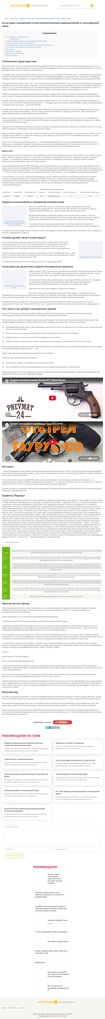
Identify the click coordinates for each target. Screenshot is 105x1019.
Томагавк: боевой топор (57, 920)
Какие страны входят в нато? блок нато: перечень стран (51, 952)
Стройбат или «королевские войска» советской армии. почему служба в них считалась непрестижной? (51, 908)
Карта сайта (12, 1007)
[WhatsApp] (58, 727)
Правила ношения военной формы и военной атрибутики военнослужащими (14, 223)
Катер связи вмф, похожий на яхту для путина (75, 760)
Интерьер (10, 49)
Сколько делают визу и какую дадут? (20, 43)
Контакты (21, 1007)
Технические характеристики (17, 37)
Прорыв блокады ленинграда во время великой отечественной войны (24, 810)
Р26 (56, 557)
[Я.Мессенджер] (47, 727)
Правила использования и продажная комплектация (26, 41)
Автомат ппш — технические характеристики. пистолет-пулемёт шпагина (55, 878)
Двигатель (15, 39)
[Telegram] (55, 727)
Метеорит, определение (57, 941)
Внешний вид (11, 55)
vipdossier (19, 5)
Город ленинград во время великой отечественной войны (26, 775)
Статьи (49, 923)
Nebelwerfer (40, 962)
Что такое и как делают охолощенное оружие (23, 47)
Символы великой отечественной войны (21, 790)
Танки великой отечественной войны (71, 774)
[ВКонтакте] (49, 727)
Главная (4, 1007)
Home (6, 18)
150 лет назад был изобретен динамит (51, 932)
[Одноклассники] (52, 727)
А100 (5, 551)
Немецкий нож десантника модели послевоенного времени (29, 45)
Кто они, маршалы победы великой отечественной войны (77, 792)
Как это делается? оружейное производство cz (58, 988)
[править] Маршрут (13, 51)
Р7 (20, 557)
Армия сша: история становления (90, 257)
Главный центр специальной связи (14, 286)
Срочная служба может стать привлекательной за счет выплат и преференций (49, 894)
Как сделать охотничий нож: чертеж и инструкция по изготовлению (58, 974)
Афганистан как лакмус (15, 53)
